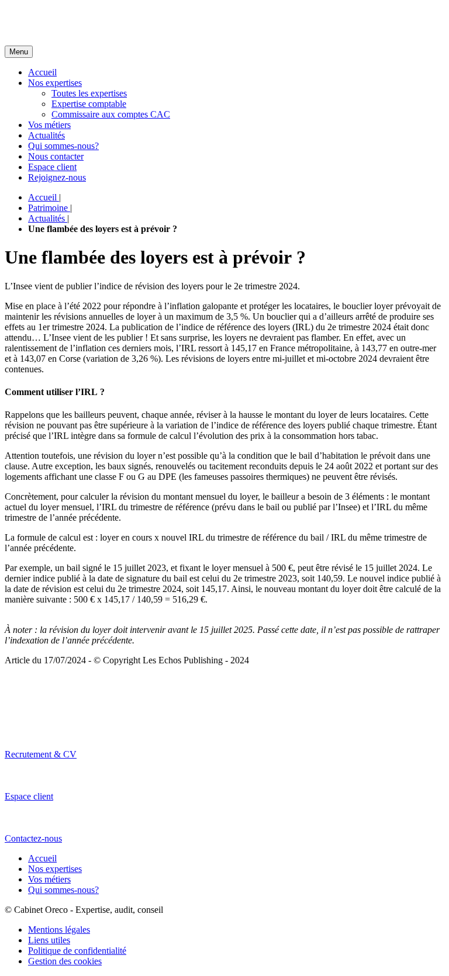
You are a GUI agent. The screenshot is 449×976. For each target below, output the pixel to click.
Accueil (42, 72)
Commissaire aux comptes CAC (110, 114)
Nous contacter (56, 156)
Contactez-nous (33, 838)
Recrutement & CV (41, 754)
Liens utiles (49, 940)
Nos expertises (55, 83)
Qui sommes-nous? (63, 146)
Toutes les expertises (89, 93)
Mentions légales (59, 930)
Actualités (46, 135)
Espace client (52, 167)
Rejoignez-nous (57, 177)
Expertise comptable (88, 104)
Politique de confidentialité (77, 951)
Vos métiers (49, 125)
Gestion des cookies (65, 961)
